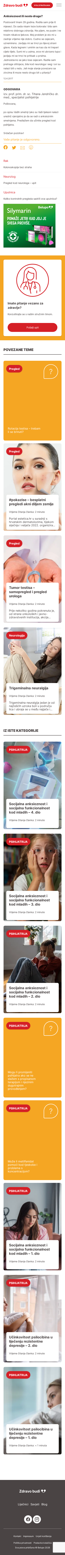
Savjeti (35, 1504)
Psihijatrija (18, 749)
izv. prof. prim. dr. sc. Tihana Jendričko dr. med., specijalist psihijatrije (30, 95)
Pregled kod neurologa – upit (19, 183)
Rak (5, 161)
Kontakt (17, 1536)
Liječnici (23, 1504)
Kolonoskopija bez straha (17, 167)
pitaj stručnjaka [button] (42, 5)
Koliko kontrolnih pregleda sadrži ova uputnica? (30, 198)
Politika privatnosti (23, 1543)
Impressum (28, 1536)
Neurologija (17, 635)
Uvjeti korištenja (43, 1536)
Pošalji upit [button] (33, 327)
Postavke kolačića (43, 1543)
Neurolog (9, 176)
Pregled (14, 369)
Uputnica (9, 192)
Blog (44, 1504)
